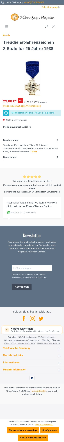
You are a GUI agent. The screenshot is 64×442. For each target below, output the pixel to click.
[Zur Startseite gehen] (32, 17)
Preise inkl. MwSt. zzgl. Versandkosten (22, 106)
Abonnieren (22, 286)
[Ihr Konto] (53, 26)
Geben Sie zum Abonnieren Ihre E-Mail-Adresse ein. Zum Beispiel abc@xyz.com (29, 276)
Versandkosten (39, 391)
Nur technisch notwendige (23, 430)
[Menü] (6, 26)
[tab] (31, 145)
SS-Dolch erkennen (46, 337)
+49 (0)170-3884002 (34, 2)
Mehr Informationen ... (44, 424)
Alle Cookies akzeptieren (33, 437)
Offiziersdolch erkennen (14, 340)
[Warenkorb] (59, 25)
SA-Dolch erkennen (27, 337)
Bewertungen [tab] (10, 157)
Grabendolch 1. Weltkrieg (38, 340)
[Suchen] (46, 26)
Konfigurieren (49, 430)
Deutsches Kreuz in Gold (48, 343)
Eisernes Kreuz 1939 (25, 343)
